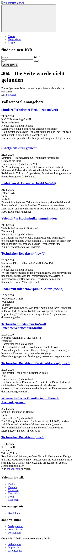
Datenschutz (15, 550)
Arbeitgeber (14, 544)
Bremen (12, 487)
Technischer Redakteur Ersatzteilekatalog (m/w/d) (36, 363)
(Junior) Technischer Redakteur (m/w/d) (29, 109)
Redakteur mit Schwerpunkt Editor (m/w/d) (32, 289)
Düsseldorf (14, 493)
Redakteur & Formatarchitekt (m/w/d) (28, 183)
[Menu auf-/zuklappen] (28, 18)
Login (11, 42)
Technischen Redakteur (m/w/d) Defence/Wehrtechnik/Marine (23, 326)
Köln (11, 496)
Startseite (11, 94)
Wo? (36, 61)
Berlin (11, 484)
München (13, 499)
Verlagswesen (15, 526)
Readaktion (14, 532)
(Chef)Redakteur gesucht (18, 148)
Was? (37, 57)
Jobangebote (13, 468)
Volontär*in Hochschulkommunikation (29, 218)
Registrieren (14, 39)
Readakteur (14, 513)
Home (11, 36)
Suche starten (10, 65)
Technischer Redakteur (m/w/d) (23, 253)
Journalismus (15, 529)
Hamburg (13, 490)
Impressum (14, 547)
